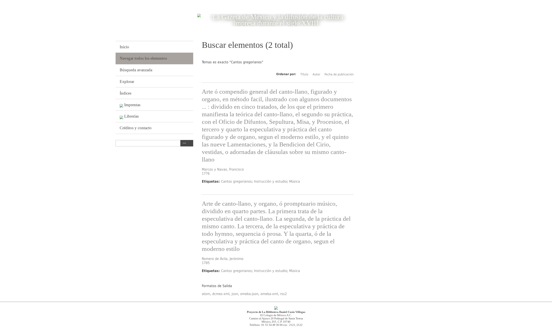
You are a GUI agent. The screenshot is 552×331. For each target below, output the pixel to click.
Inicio (124, 47)
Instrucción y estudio (270, 181)
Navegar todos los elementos (143, 58)
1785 (206, 263)
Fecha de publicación (339, 74)
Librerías (131, 116)
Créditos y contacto (136, 128)
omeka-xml (269, 294)
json (235, 294)
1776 (206, 173)
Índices (125, 93)
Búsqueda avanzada (136, 70)
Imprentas (132, 105)
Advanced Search (183, 143)
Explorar (127, 81)
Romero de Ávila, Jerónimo (222, 259)
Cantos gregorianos (236, 181)
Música (294, 181)
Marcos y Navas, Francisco (223, 169)
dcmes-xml (220, 294)
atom (206, 294)
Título (304, 74)
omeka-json (249, 294)
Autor (316, 74)
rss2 (283, 294)
